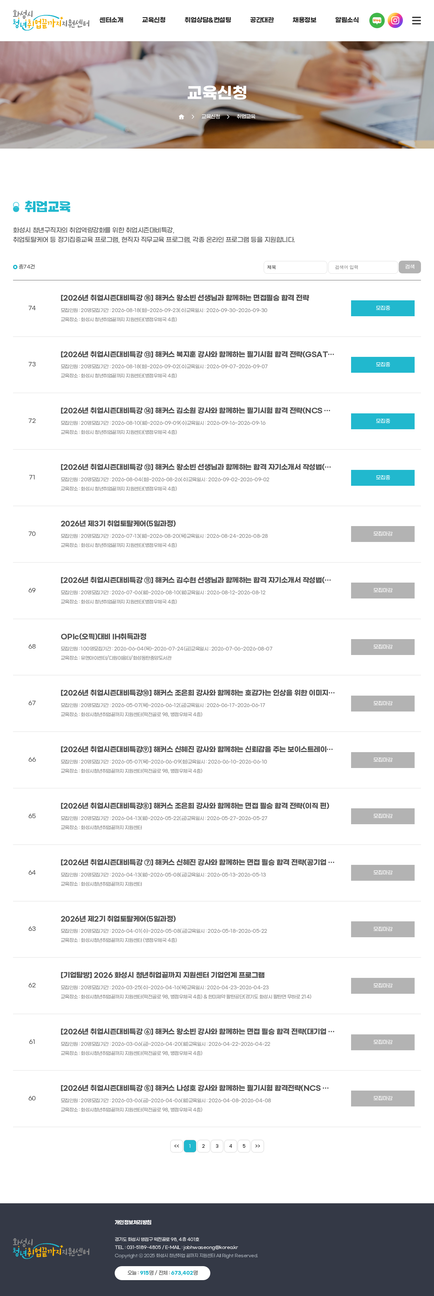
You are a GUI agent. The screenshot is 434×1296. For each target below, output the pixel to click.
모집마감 (382, 534)
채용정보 (304, 20)
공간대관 (262, 20)
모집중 (383, 308)
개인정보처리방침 (133, 1222)
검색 (410, 267)
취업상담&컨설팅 (208, 20)
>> (257, 1146)
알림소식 (347, 20)
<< (176, 1146)
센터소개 (111, 20)
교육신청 (154, 20)
